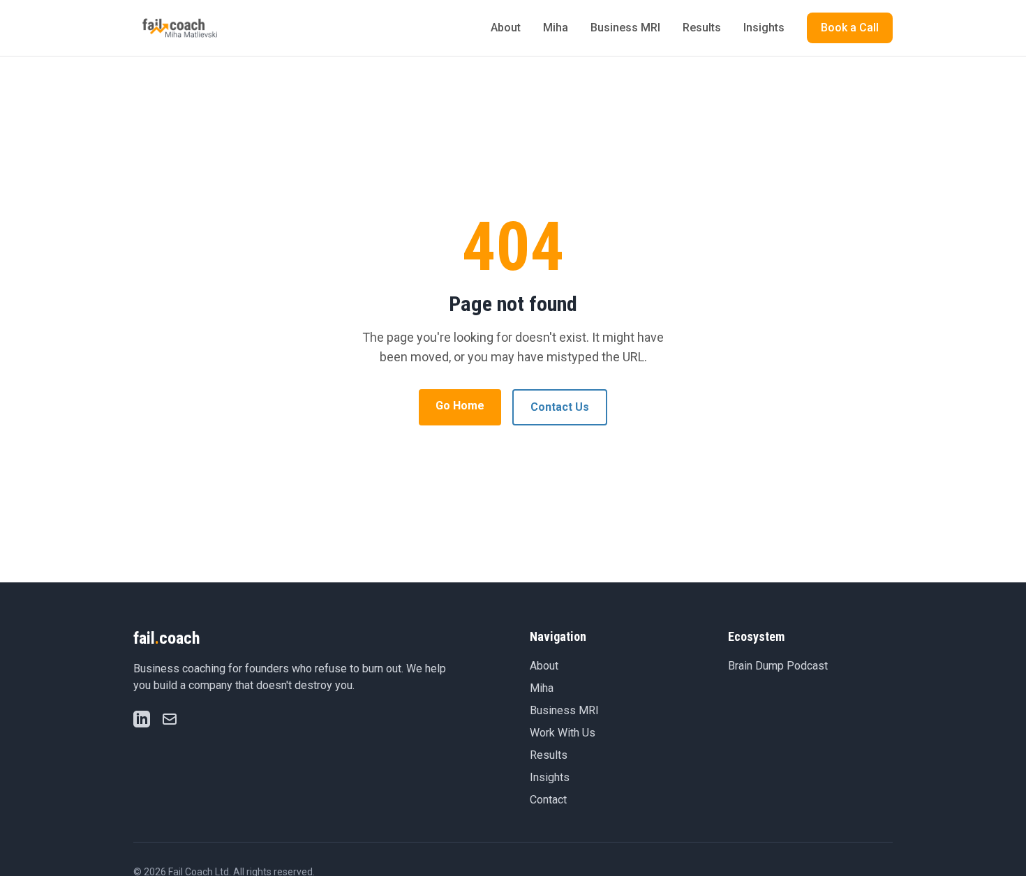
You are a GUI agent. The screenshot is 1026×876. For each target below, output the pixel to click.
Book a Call (850, 27)
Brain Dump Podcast (778, 665)
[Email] (169, 719)
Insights (764, 27)
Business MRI (625, 27)
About (506, 27)
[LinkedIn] (141, 719)
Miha (555, 27)
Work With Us (562, 732)
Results (702, 27)
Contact (548, 799)
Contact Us (559, 407)
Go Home (460, 405)
